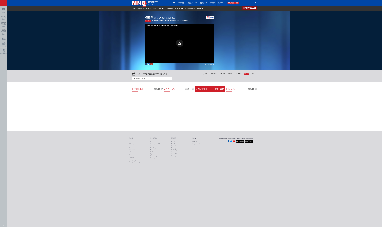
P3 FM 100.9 (200, 8)
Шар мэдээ (153, 158)
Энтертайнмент (132, 156)
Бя (246, 74)
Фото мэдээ (132, 150)
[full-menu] (3, 3)
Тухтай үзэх (210, 64)
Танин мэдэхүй (153, 156)
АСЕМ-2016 (131, 158)
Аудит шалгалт (196, 148)
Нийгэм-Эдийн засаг (134, 144)
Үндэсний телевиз (3, 18)
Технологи (131, 146)
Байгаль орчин (132, 152)
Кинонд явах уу (132, 160)
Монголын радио (190, 8)
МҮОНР (173, 142)
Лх (222, 74)
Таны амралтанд (154, 146)
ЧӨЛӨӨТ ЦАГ (192, 3)
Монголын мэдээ (3, 25)
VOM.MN (194, 142)
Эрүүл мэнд (153, 154)
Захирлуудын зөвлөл (176, 148)
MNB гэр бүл (179, 8)
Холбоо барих (174, 150)
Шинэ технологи (154, 142)
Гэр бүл (152, 152)
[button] (179, 43)
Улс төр (181, 3)
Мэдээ (131, 138)
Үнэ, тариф (174, 152)
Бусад (220, 3)
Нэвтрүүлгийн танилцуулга (135, 162)
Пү (230, 74)
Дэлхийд (203, 3)
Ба (238, 74)
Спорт (212, 3)
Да (206, 74)
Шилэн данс (174, 156)
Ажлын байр (174, 154)
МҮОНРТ (173, 138)
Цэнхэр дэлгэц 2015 (155, 144)
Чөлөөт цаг (153, 138)
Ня (253, 74)
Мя (213, 74)
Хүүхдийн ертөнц (154, 148)
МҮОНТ (173, 144)
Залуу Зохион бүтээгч (197, 144)
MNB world (170, 8)
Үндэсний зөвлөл (175, 146)
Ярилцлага (131, 154)
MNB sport (162, 8)
